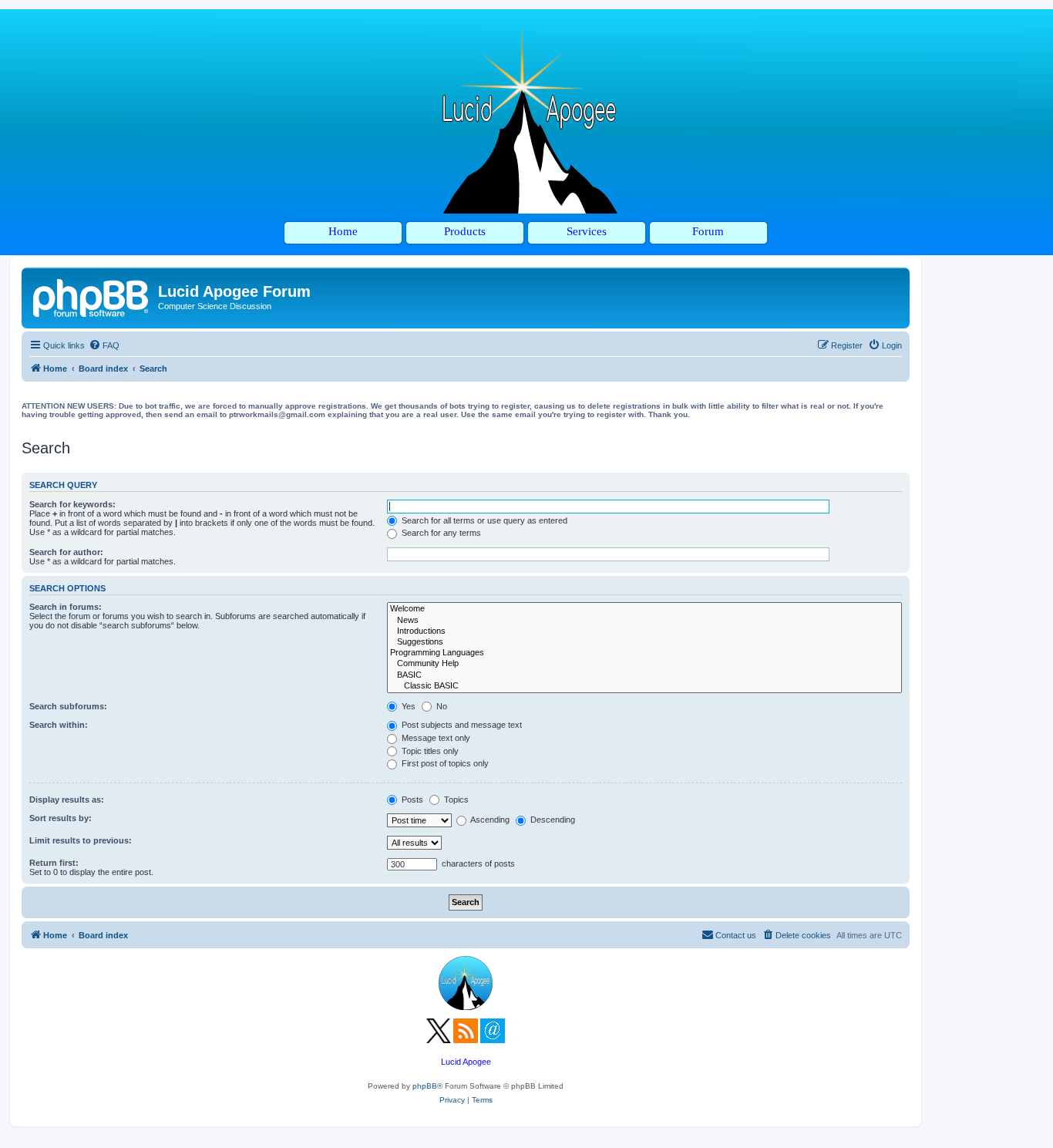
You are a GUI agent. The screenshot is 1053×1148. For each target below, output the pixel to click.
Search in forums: (65, 606)
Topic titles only (429, 751)
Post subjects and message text (460, 724)
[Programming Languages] (644, 653)
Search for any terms (440, 532)
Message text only (434, 737)
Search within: (58, 724)
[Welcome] (644, 609)
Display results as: (66, 799)
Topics (455, 799)
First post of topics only (444, 763)
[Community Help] (644, 663)
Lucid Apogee (466, 1061)
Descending (551, 819)
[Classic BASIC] (644, 686)
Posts (411, 799)
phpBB (424, 1086)
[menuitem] (104, 345)
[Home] (91, 296)
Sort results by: (60, 818)
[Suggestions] (644, 642)
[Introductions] (644, 631)
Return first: (54, 862)
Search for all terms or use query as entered (483, 520)
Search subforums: (68, 706)
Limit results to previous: (80, 840)
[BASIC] (644, 675)
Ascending (489, 819)
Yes (407, 706)
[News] (644, 620)
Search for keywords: (72, 504)
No (440, 706)
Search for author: (66, 552)
